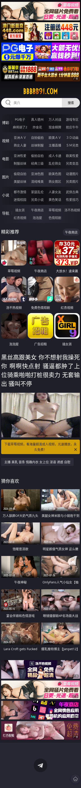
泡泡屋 (37, 218)
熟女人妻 (20, 145)
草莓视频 (55, 210)
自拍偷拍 (37, 137)
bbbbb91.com (40, 91)
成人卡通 (55, 155)
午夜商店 (37, 210)
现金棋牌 (55, 127)
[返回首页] (75, 778)
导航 (5, 213)
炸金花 (37, 127)
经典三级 (37, 163)
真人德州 (37, 119)
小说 (5, 195)
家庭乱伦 (37, 192)
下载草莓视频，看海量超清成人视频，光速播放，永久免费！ (40, 447)
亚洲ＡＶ (20, 137)
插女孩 (20, 210)
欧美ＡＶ (55, 137)
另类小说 (37, 199)
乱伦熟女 (55, 163)
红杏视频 (20, 218)
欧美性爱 (72, 155)
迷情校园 (20, 199)
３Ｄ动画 (72, 137)
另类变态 (72, 163)
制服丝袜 (20, 163)
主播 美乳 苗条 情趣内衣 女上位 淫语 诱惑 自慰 (37, 462)
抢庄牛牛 (72, 127)
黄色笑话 (55, 199)
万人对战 (55, 119)
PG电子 (20, 119)
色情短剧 (55, 218)
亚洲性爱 (20, 155)
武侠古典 (72, 192)
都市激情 (20, 192)
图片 (5, 177)
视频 (5, 140)
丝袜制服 (37, 145)
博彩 (5, 122)
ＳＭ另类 (72, 145)
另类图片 (72, 181)
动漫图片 (72, 174)
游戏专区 (72, 119)
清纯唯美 (37, 181)
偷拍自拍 (37, 155)
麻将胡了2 (20, 127)
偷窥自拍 (20, 174)
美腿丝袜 (20, 181)
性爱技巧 (72, 199)
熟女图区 (55, 181)
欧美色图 (55, 174)
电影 (5, 158)
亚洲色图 (37, 174)
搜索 (71, 103)
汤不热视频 (72, 210)
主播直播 (55, 145)
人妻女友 (55, 192)
